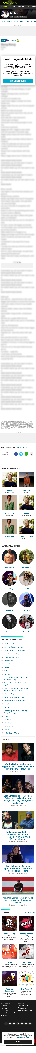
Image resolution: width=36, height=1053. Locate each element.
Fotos (16, 21)
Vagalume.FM (29, 912)
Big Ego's (7, 674)
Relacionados (24, 21)
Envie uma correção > (22, 447)
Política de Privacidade (25, 1010)
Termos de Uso (22, 1008)
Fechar (18, 1041)
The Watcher (8, 661)
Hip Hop (16, 16)
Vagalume (10, 3)
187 (5, 671)
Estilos (21, 7)
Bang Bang (7, 704)
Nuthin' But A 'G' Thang (11, 657)
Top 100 (12, 7)
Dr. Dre (14, 13)
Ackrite (6, 667)
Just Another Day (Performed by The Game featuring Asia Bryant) (16, 689)
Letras (3, 21)
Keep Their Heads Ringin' (12, 654)
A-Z (28, 7)
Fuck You (7, 730)
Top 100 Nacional (6, 1010)
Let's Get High (9, 726)
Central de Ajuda (23, 1006)
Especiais (4, 1006)
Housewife (7, 716)
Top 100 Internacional (8, 1013)
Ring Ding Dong (9, 694)
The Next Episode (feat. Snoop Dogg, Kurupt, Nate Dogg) (16, 679)
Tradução (13, 40)
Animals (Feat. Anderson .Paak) (14, 697)
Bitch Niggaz (8, 723)
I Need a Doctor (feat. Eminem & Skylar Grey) (16, 684)
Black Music (23, 16)
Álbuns (9, 21)
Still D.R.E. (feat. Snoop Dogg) (13, 647)
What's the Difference (11, 644)
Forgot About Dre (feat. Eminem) (14, 650)
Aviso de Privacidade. (22, 1037)
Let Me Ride (8, 664)
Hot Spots (4, 1008)
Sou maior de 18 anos (18, 81)
